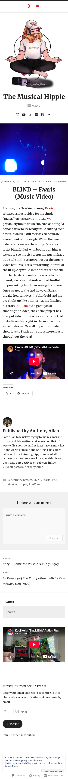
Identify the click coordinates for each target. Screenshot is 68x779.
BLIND (37, 479)
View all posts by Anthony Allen (23, 466)
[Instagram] (18, 115)
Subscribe (12, 724)
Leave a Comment (56, 181)
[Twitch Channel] (43, 115)
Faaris (49, 208)
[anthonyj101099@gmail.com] (37, 7)
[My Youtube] (24, 115)
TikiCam (22, 306)
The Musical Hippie (34, 97)
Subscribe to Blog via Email (24, 686)
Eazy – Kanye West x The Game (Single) (31, 561)
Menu (36, 105)
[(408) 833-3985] (28, 7)
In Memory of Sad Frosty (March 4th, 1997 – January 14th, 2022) (34, 578)
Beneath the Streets (19, 479)
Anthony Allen (32, 181)
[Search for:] (34, 612)
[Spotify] (37, 115)
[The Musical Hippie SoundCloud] (50, 115)
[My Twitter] (31, 115)
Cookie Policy (11, 766)
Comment (54, 538)
